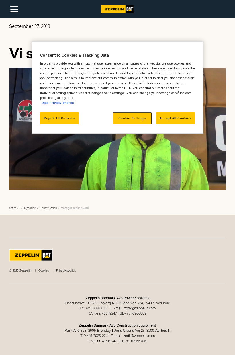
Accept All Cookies (175, 118)
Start (12, 208)
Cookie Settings (132, 118)
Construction (48, 208)
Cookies (43, 270)
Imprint (68, 103)
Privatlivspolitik (66, 270)
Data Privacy (51, 103)
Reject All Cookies (59, 118)
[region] (117, 87)
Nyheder (30, 208)
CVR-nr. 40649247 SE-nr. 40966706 (117, 341)
